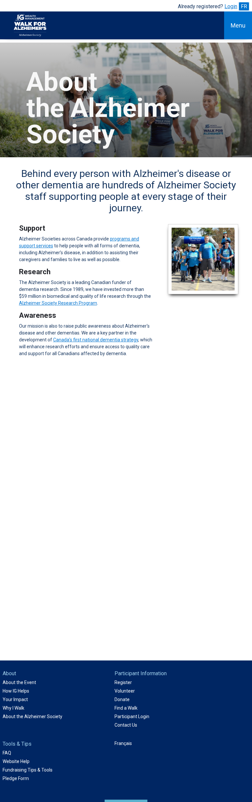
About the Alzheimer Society (32, 716)
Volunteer (125, 691)
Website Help (16, 761)
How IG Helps (16, 691)
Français (123, 743)
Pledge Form (16, 778)
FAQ (7, 752)
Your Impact (15, 699)
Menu (238, 25)
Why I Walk (13, 708)
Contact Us (126, 725)
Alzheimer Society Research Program (58, 303)
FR (244, 6)
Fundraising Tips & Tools (27, 770)
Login (230, 6)
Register (123, 682)
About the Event (19, 682)
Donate (122, 699)
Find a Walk (126, 708)
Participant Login (132, 716)
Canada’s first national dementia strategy (95, 339)
